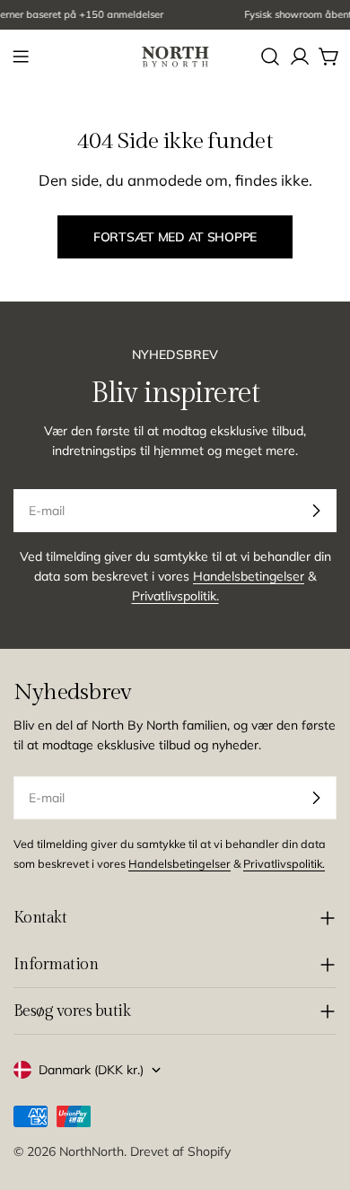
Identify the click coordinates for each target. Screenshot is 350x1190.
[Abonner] (316, 510)
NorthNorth (91, 1151)
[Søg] (270, 56)
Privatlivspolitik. (175, 596)
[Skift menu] (21, 56)
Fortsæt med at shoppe (175, 237)
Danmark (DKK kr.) (91, 1070)
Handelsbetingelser (248, 576)
